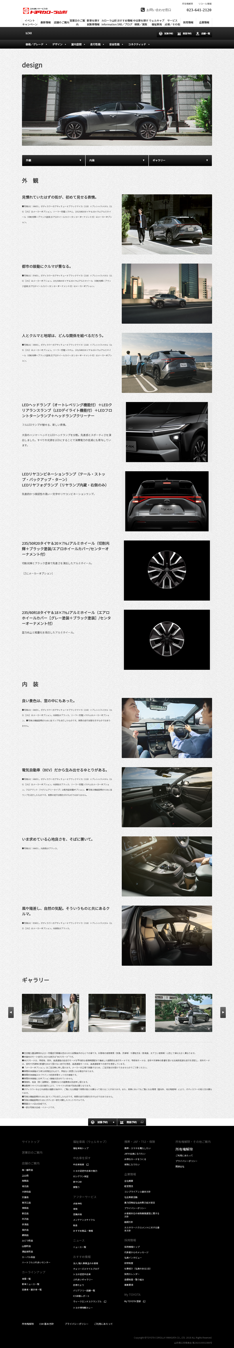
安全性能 (114, 44)
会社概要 (128, 1180)
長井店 (25, 1229)
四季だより (78, 1284)
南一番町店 (27, 1169)
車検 (75, 1208)
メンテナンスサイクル (84, 1219)
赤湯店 (25, 1224)
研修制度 (128, 1263)
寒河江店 (26, 1202)
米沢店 (25, 1218)
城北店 (25, 1186)
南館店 (25, 1180)
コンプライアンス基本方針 (137, 1191)
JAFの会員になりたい (134, 1153)
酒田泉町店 (27, 1251)
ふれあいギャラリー (83, 1279)
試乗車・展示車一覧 (32, 1289)
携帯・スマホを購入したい (137, 1148)
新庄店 (25, 1213)
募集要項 (128, 1284)
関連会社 (180, 1166)
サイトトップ (30, 1141)
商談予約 (187, 33)
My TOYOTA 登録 (132, 1301)
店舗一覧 (205, 33)
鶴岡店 (25, 1235)
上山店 (25, 1175)
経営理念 (128, 1186)
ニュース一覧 (79, 1246)
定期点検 (77, 1214)
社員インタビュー (133, 1257)
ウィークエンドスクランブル (87, 1301)
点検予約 (77, 1203)
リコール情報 (205, 4)
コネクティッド (137, 44)
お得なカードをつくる (135, 1159)
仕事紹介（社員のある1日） (138, 1268)
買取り (76, 1187)
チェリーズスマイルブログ (86, 1268)
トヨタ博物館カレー (83, 1307)
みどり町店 (27, 1240)
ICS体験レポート (81, 1295)
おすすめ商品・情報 (83, 1230)
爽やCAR (77, 1181)
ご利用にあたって (184, 1155)
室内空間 (76, 44)
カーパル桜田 (28, 1256)
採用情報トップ (132, 1246)
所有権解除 (187, 4)
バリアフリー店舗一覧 (84, 1290)
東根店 (25, 1207)
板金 (75, 1225)
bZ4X (29, 33)
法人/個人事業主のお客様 (85, 1263)
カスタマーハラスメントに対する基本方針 (141, 1229)
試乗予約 (168, 33)
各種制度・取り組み (134, 1279)
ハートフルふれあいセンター (36, 1262)
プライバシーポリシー (135, 1208)
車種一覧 (26, 1278)
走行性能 (95, 44)
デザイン (57, 44)
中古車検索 (78, 1164)
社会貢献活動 (130, 1197)
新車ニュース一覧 (30, 1284)
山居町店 (26, 1246)
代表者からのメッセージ (136, 1252)
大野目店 (26, 1191)
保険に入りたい (132, 1164)
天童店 (25, 1197)
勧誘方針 (128, 1221)
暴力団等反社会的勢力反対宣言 (139, 1202)
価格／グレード (35, 44)
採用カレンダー (132, 1273)
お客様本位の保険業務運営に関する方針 (141, 1215)
